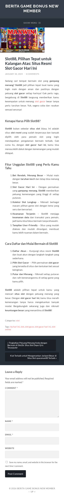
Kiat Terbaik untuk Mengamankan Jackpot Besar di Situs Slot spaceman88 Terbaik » (33, 357)
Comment (11, 388)
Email (9, 434)
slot (17, 320)
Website (9, 448)
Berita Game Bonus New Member (32, 8)
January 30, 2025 (14, 74)
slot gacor (40, 101)
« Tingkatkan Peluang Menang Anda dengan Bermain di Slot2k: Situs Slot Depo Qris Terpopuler (27, 345)
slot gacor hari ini (43, 327)
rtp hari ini (15, 327)
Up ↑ (33, 492)
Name (9, 421)
